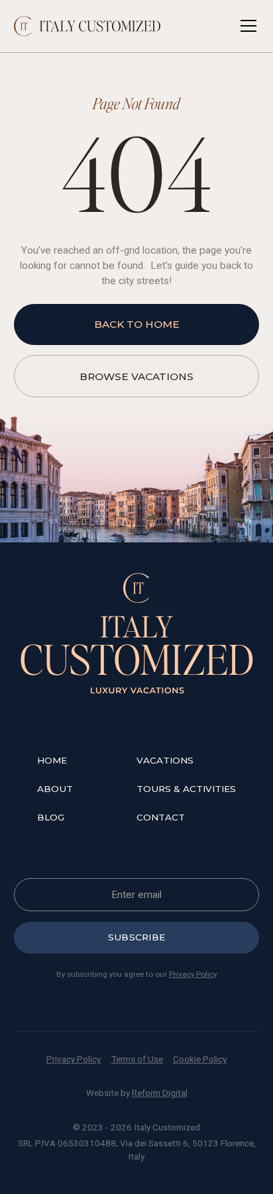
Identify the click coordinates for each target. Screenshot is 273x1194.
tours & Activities (186, 788)
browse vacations (136, 376)
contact (160, 817)
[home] (87, 26)
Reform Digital (160, 1092)
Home (52, 760)
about (55, 788)
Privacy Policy (193, 974)
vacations (164, 760)
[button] (246, 26)
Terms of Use (137, 1059)
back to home (137, 324)
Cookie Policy (200, 1059)
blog (50, 817)
